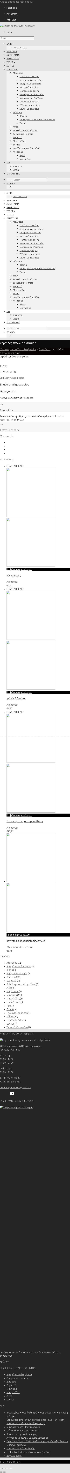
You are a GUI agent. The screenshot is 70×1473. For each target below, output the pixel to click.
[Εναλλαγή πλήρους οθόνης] (4, 1468)
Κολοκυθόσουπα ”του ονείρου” (23, 1430)
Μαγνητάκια (25, 159)
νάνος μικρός (14, 575)
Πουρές (10, 1009)
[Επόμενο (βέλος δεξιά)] (4, 1472)
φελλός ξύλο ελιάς (16, 698)
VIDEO (16, 170)
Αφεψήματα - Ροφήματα (19, 966)
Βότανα (23, 116)
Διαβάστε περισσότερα (19, 569)
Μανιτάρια (18, 73)
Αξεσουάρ (18, 152)
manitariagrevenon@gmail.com (15, 1087)
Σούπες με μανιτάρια (29, 109)
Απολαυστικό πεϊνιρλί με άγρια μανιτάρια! (27, 1437)
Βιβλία (22, 155)
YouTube (11, 19)
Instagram (12, 13)
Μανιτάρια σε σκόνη (29, 91)
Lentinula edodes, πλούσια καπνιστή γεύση (28, 1452)
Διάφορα (17, 112)
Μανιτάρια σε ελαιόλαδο (31, 98)
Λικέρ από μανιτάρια (29, 87)
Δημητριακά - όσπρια (17, 973)
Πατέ (9, 1006)
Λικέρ (15, 127)
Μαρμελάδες (19, 141)
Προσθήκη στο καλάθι (18, 934)
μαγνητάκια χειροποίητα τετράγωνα (26, 940)
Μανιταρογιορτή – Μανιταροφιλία (23, 1427)
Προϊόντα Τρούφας (29, 101)
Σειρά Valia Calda (15, 1020)
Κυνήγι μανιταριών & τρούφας (22, 1434)
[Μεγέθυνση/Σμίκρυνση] (1, 1468)
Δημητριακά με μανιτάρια (31, 80)
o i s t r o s (10, 1461)
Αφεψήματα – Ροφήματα (25, 130)
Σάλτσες (11, 1016)
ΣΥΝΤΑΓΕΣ (17, 166)
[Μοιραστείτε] (7, 1468)
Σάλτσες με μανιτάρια (30, 105)
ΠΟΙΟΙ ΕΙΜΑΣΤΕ (20, 48)
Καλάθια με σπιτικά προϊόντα (26, 148)
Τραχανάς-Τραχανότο (17, 1027)
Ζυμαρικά (17, 137)
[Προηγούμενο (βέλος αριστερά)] (1, 1472)
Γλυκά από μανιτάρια (29, 76)
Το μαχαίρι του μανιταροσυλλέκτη (25, 821)
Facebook (12, 7)
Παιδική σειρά (13, 1002)
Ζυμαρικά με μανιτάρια (30, 84)
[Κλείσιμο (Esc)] (10, 1468)
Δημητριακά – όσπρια (23, 134)
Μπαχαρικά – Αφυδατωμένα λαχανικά (37, 119)
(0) (11, 183)
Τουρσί (23, 123)
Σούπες (16, 145)
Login (9, 32)
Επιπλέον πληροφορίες (12, 377)
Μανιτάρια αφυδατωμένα (32, 94)
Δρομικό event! (14, 1455)
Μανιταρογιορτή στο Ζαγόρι (21, 1448)
